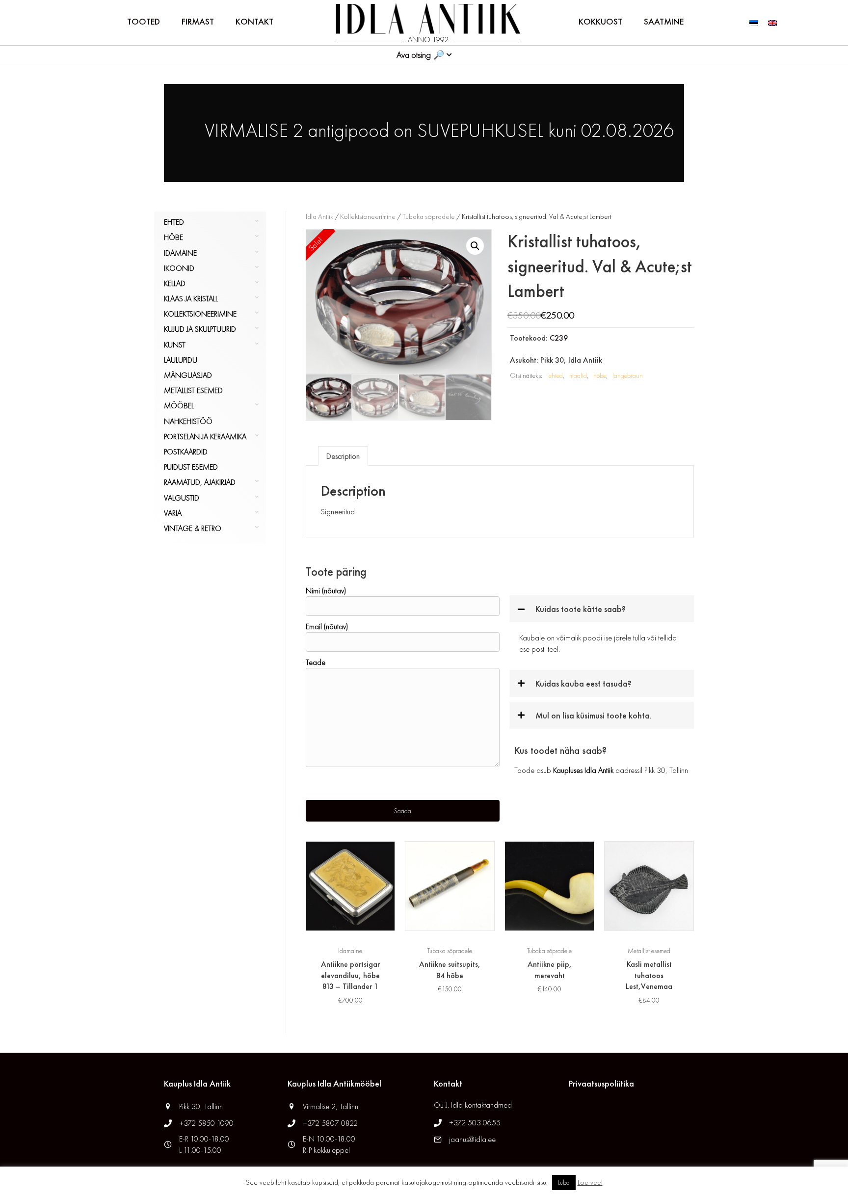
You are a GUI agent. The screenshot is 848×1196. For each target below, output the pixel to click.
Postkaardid (186, 452)
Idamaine (180, 253)
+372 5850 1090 (207, 1123)
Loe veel (590, 1182)
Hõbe (173, 237)
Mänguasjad (188, 375)
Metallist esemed (193, 390)
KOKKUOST (600, 21)
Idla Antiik (319, 216)
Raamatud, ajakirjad (200, 482)
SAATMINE (664, 21)
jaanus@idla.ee (472, 1139)
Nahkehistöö (188, 421)
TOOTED (143, 21)
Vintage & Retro (192, 528)
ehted (556, 375)
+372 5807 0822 (330, 1123)
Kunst (175, 345)
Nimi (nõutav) (326, 590)
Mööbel (179, 405)
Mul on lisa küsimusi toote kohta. (593, 715)
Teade (315, 662)
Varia (173, 513)
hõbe (599, 375)
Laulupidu (180, 360)
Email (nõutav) (327, 626)
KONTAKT (254, 21)
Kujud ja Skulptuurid (200, 329)
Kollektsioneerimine (200, 314)
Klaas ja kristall (191, 298)
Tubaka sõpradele (428, 216)
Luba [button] (564, 1182)
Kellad (175, 283)
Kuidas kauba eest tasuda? (583, 683)
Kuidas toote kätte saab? (580, 608)
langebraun (627, 375)
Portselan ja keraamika (205, 436)
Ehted (174, 222)
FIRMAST (198, 21)
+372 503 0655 (475, 1122)
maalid (578, 375)
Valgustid (181, 498)
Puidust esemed (191, 467)
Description (343, 456)
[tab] (343, 456)
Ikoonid (179, 268)
